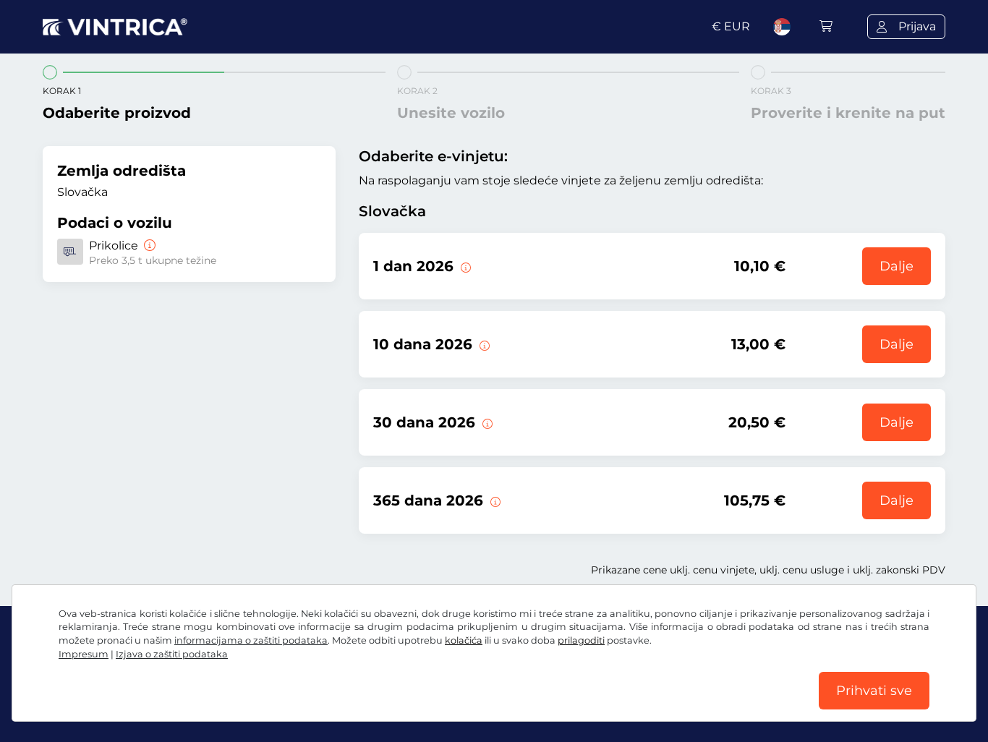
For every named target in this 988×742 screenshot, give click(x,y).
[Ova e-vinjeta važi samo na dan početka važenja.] (464, 266)
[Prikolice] (148, 245)
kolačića (463, 640)
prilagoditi (581, 640)
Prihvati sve (874, 691)
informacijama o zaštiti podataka (251, 640)
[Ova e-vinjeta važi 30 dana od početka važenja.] (486, 422)
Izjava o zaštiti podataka (172, 654)
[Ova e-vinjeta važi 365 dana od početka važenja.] (494, 500)
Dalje (897, 266)
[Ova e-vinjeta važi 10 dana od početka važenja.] (483, 344)
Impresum (83, 654)
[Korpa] (825, 26)
